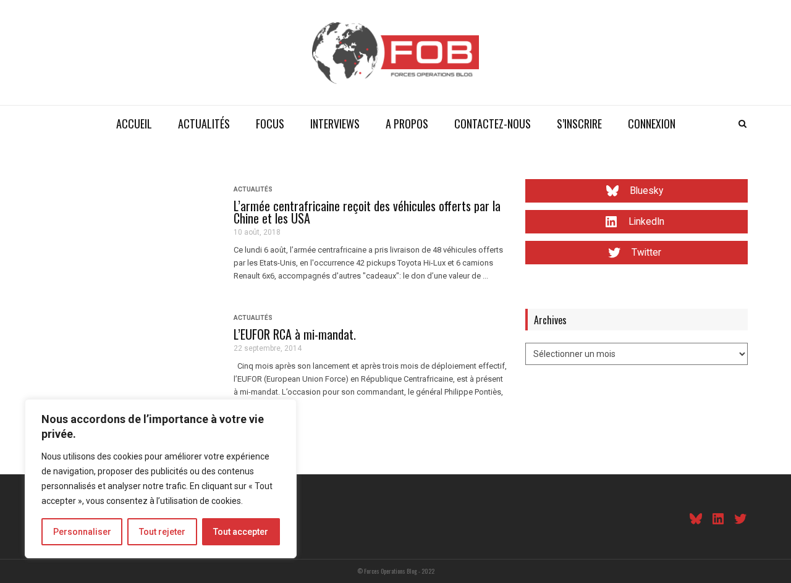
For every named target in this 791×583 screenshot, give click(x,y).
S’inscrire (579, 123)
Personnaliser (82, 532)
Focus (270, 123)
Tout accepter (240, 532)
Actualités (204, 123)
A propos (407, 123)
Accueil (134, 123)
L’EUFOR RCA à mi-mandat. (295, 334)
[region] (161, 478)
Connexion (651, 123)
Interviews (335, 123)
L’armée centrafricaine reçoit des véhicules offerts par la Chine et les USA (367, 211)
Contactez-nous (492, 123)
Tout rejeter (162, 532)
